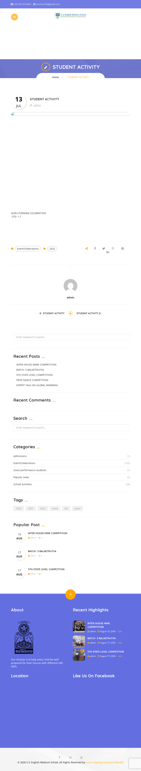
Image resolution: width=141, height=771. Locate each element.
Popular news (21, 477)
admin (37, 105)
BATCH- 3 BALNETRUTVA (30, 369)
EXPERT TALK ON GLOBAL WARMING (37, 385)
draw (55, 508)
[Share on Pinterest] (122, 248)
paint (77, 508)
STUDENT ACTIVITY (53, 313)
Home (55, 77)
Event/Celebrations (28, 248)
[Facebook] (59, 757)
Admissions (20, 456)
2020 (18, 508)
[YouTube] (81, 757)
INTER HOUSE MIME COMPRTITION (36, 364)
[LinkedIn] (70, 757)
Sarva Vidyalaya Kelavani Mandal (104, 762)
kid (66, 508)
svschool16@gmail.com (48, 4)
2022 (52, 248)
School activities (22, 484)
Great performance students (29, 470)
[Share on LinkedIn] (108, 252)
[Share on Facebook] (95, 248)
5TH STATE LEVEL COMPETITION (34, 374)
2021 (31, 508)
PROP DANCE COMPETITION (32, 380)
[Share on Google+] (113, 248)
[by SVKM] (70, 15)
